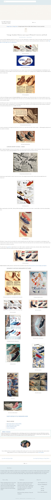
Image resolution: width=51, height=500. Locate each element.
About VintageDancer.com (42, 482)
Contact (42, 486)
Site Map (42, 490)
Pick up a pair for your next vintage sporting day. (38, 265)
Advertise (42, 488)
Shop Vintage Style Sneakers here (17, 416)
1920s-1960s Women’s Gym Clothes (13, 425)
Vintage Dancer (6, 22)
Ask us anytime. (41, 452)
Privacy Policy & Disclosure (42, 492)
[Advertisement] (25, 12)
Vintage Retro (15, 26)
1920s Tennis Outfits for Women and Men (14, 423)
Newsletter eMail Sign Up (42, 484)
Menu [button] (35, 22)
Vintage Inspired (29, 37)
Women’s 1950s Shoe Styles (12, 426)
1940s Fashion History (22, 37)
